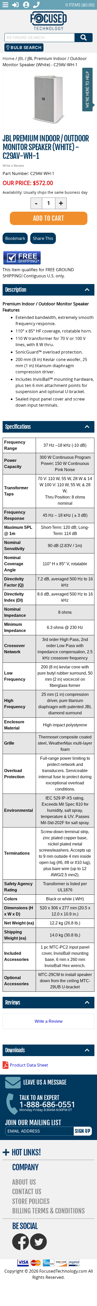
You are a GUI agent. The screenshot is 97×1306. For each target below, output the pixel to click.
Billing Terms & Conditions (48, 1211)
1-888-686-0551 (47, 1104)
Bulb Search (25, 47)
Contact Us (26, 1192)
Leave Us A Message (44, 1082)
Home (8, 58)
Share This (43, 238)
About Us (24, 1182)
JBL (21, 58)
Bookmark (15, 238)
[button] (89, 89)
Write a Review (13, 165)
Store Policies (31, 1201)
